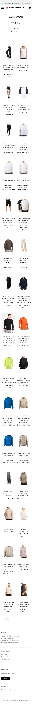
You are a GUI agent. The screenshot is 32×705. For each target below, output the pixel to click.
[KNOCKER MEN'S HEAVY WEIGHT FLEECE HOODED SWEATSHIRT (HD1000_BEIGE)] (23, 440)
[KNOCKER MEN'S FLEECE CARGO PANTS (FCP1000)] (8, 478)
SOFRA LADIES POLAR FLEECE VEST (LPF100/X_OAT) (23, 529)
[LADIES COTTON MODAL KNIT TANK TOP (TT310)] (23, 52)
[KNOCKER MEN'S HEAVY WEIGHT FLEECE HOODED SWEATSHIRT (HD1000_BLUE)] (8, 440)
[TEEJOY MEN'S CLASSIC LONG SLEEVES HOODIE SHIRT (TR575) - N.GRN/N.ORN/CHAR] (23, 323)
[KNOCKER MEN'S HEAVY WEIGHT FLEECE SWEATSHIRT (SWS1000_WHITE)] (23, 130)
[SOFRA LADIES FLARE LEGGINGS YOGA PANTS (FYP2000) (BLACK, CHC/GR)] (8, 52)
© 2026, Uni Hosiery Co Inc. (9, 700)
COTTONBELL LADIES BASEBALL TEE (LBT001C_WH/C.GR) (23, 107)
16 (23, 619)
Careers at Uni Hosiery (8, 690)
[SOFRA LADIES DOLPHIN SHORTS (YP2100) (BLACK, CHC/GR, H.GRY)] (8, 92)
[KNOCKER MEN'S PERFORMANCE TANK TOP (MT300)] (23, 589)
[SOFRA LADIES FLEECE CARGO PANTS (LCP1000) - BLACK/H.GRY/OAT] (23, 245)
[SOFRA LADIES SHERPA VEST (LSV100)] (23, 551)
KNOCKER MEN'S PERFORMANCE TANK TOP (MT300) (23, 604)
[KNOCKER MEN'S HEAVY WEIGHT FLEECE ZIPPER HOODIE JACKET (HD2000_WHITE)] (8, 167)
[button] (16, 32)
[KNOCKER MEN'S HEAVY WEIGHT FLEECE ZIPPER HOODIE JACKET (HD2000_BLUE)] (8, 402)
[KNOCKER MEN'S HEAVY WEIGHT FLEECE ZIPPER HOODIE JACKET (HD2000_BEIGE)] (23, 402)
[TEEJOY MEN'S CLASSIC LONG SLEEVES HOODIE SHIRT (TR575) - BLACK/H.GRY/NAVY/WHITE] (23, 283)
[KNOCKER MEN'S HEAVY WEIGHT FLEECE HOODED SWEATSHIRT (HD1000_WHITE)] (23, 167)
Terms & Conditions (7, 659)
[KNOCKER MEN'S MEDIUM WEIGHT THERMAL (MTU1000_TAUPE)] (8, 245)
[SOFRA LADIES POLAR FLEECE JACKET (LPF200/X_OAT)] (8, 589)
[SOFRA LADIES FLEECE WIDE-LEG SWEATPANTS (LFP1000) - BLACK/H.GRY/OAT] (8, 283)
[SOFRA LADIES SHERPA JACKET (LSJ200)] (8, 514)
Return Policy (5, 657)
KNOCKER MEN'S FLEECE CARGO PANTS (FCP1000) (9, 493)
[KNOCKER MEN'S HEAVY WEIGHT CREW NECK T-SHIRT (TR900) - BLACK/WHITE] (23, 205)
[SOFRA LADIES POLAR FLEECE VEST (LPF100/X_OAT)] (23, 514)
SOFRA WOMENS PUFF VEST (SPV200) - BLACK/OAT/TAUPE (23, 493)
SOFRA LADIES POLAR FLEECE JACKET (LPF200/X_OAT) (8, 604)
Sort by (16, 28)
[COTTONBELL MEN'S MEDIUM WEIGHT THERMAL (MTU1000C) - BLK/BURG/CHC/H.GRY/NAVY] (8, 323)
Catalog (3, 662)
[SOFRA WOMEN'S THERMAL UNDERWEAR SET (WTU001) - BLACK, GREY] (8, 130)
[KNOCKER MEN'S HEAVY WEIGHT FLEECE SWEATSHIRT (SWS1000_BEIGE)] (8, 551)
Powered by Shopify (23, 700)
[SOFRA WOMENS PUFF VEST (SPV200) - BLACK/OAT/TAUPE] (23, 478)
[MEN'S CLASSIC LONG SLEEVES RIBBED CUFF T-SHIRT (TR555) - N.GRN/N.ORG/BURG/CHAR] (8, 363)
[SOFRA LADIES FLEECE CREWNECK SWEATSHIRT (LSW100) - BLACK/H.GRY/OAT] (23, 363)
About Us (4, 654)
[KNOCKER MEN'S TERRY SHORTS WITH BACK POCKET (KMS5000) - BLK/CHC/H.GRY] (8, 205)
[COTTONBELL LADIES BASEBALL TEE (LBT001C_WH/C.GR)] (23, 92)
